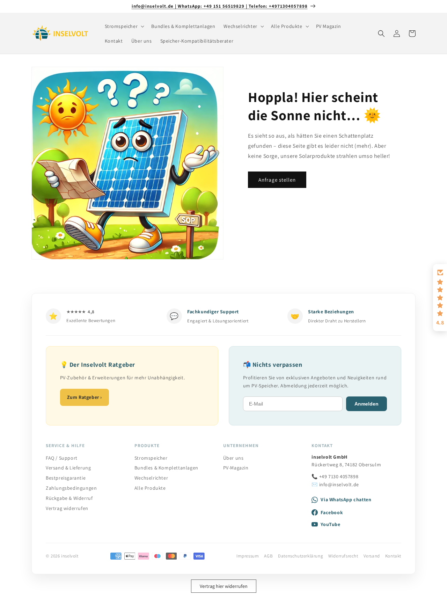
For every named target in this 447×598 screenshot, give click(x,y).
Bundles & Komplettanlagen (166, 468)
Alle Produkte (150, 488)
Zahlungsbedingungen (71, 488)
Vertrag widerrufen (67, 508)
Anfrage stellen (277, 179)
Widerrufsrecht (343, 556)
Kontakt (393, 556)
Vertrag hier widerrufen (224, 586)
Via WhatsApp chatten (346, 499)
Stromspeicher (151, 458)
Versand (372, 556)
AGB (268, 556)
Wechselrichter (151, 478)
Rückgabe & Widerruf (69, 498)
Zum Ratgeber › (84, 397)
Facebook (332, 512)
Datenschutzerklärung (300, 556)
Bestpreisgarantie (66, 478)
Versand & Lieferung (68, 468)
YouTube (330, 524)
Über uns (233, 458)
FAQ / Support (62, 458)
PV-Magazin (236, 468)
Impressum (247, 556)
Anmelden (366, 404)
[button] (124, 26)
